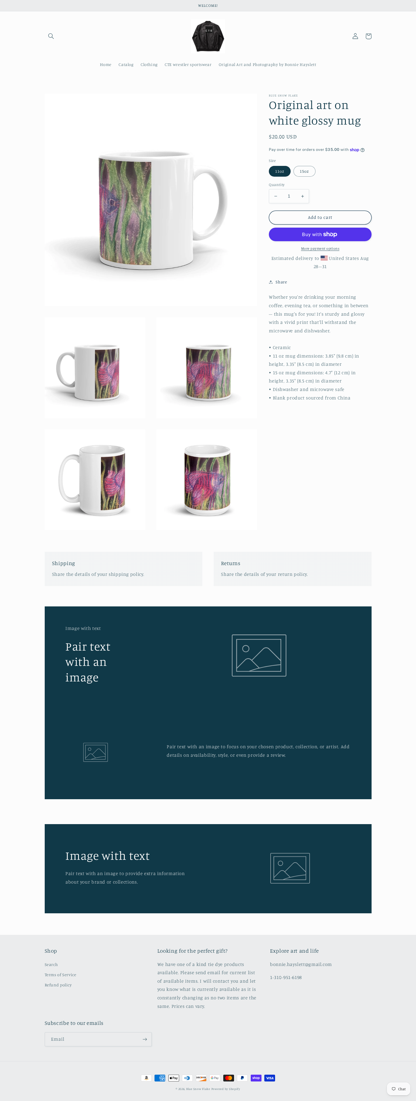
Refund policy (58, 984)
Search (51, 964)
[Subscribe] (144, 1039)
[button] (51, 36)
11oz (279, 171)
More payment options (320, 248)
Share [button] (281, 281)
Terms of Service (60, 974)
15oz (304, 171)
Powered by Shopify (225, 1089)
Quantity (276, 184)
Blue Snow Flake (198, 1089)
